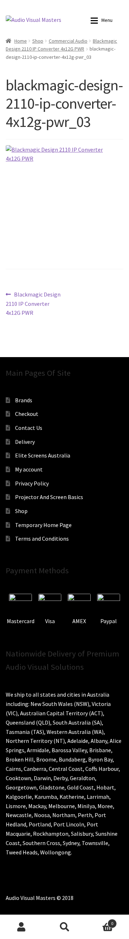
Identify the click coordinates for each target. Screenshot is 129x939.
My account (29, 469)
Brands (23, 400)
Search (64, 927)
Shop (37, 41)
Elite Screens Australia (42, 455)
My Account (21, 927)
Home (20, 41)
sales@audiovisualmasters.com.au (84, 5)
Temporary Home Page (43, 524)
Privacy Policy (32, 483)
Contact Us (28, 427)
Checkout (26, 413)
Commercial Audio (68, 41)
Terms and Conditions (42, 538)
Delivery (25, 441)
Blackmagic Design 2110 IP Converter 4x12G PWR (33, 303)
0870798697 (32, 5)
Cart (99, 921)
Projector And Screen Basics (49, 497)
